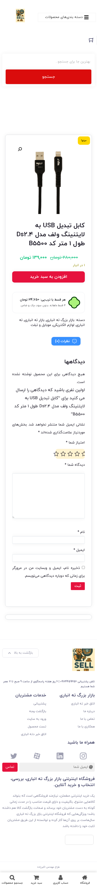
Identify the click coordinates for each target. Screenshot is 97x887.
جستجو (48, 77)
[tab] (66, 341)
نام (81, 532)
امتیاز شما (75, 442)
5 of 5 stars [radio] (56, 454)
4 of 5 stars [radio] (63, 454)
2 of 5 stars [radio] (77, 454)
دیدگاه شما (75, 464)
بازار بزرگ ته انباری (60, 320)
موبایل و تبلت (41, 325)
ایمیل (79, 550)
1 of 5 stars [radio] (84, 454)
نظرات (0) (62, 341)
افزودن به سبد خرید (48, 277)
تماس (10, 767)
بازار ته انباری (34, 320)
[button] (20, 149)
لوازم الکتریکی (63, 325)
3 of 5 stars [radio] (70, 454)
